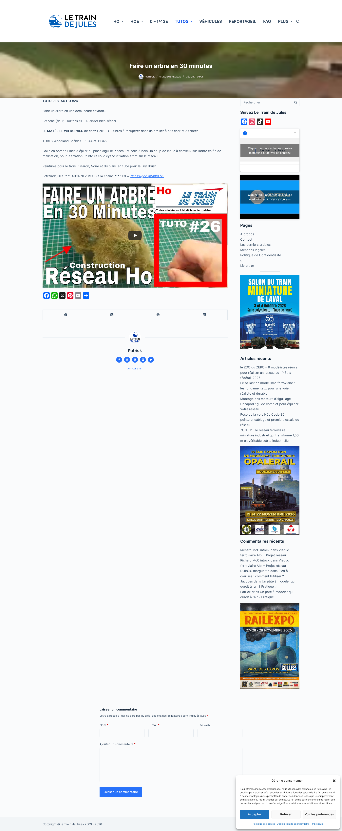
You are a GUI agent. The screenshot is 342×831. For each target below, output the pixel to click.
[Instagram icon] (143, 360)
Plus (283, 21)
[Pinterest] (158, 315)
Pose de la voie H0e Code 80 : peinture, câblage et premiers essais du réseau (269, 419)
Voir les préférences (319, 814)
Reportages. (242, 21)
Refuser (286, 814)
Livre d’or (247, 266)
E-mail (154, 725)
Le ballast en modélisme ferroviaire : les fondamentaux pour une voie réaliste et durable (267, 388)
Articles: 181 (134, 368)
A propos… (248, 234)
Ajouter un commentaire (118, 744)
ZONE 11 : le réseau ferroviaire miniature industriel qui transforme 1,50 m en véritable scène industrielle (269, 435)
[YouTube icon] (151, 360)
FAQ (267, 21)
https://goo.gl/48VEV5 (147, 176)
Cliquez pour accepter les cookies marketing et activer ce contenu (270, 150)
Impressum (317, 823)
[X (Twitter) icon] (135, 360)
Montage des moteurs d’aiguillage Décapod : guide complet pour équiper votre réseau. (269, 404)
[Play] (135, 235)
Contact (246, 239)
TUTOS (181, 21)
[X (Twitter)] (112, 315)
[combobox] (266, 102)
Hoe (134, 21)
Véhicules (210, 21)
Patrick (245, 592)
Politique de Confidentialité (260, 255)
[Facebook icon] (119, 360)
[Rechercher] (297, 21)
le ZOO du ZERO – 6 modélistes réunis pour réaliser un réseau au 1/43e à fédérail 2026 (268, 372)
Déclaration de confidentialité (293, 823)
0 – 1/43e (159, 21)
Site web (204, 725)
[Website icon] (127, 360)
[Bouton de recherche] (295, 102)
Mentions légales (252, 250)
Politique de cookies (264, 823)
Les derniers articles (255, 245)
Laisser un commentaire (121, 792)
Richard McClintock (255, 550)
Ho (116, 21)
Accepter (254, 814)
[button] (334, 781)
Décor (190, 76)
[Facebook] (66, 315)
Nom (104, 725)
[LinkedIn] (204, 315)
